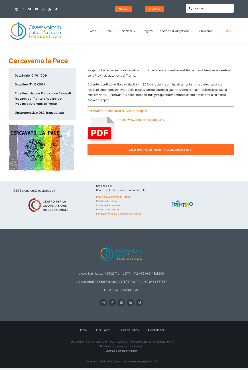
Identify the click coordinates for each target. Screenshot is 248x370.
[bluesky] (29, 9)
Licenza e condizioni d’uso (121, 350)
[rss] (49, 9)
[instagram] (16, 9)
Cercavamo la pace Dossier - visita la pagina (117, 111)
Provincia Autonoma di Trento (113, 196)
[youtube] (36, 9)
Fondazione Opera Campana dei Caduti (118, 213)
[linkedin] (43, 9)
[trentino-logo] (182, 201)
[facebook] (23, 9)
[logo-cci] (49, 198)
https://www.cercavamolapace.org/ (141, 120)
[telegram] (56, 9)
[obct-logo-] (36, 20)
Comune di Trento (106, 201)
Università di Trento (107, 209)
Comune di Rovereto (108, 205)
